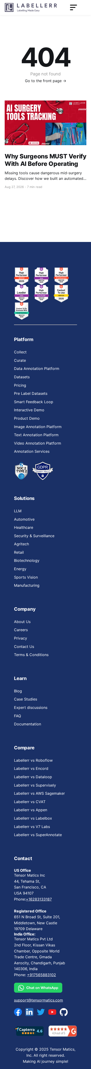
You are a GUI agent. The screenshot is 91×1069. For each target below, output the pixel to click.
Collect (20, 352)
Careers (21, 629)
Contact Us (24, 646)
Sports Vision (26, 577)
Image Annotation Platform (38, 426)
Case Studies (25, 699)
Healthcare (23, 527)
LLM (17, 511)
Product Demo (27, 418)
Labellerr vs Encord (31, 768)
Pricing (20, 385)
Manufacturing (26, 585)
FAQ (17, 716)
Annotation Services (31, 451)
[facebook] (18, 1012)
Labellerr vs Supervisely (35, 785)
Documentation (27, 724)
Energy (20, 568)
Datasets (22, 377)
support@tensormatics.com (38, 1000)
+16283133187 (39, 899)
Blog (18, 691)
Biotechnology (26, 560)
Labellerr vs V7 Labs (32, 826)
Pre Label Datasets (30, 393)
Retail (19, 552)
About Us (22, 621)
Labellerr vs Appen (30, 810)
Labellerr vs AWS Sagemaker (39, 793)
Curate (20, 360)
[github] (64, 1012)
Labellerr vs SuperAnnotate (38, 834)
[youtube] (52, 1012)
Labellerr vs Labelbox (33, 818)
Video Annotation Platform (37, 443)
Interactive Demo (29, 410)
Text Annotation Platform (36, 434)
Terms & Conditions (31, 654)
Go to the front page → (45, 80)
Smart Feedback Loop (33, 401)
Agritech (21, 544)
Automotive (24, 519)
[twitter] (41, 1012)
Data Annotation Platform (36, 368)
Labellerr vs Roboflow (33, 760)
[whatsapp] (41, 988)
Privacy (20, 638)
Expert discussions (30, 707)
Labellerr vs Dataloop (33, 776)
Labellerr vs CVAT (30, 801)
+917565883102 (41, 974)
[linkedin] (29, 1012)
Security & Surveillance (34, 535)
